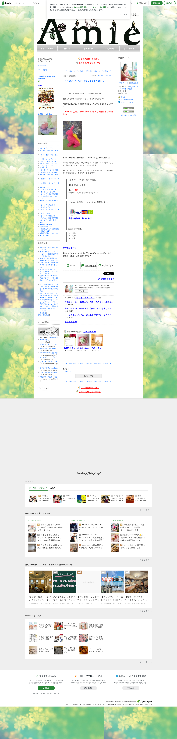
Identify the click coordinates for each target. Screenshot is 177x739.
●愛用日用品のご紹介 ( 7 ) (49, 233)
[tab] (38, 488)
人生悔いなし (44, 340)
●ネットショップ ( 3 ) (47, 192)
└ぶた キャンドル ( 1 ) (48, 166)
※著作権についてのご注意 (128, 115)
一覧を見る (42, 313)
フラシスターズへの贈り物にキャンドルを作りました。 (49, 265)
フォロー (83, 291)
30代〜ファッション (77, 520)
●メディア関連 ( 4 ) (46, 224)
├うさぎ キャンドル (105, 75)
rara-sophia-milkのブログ (49, 353)
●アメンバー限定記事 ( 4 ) (49, 218)
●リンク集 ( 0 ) (45, 235)
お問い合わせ (86, 704)
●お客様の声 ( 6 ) (46, 227)
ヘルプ (149, 704)
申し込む (131, 688)
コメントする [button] (91, 266)
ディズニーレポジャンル (38, 488)
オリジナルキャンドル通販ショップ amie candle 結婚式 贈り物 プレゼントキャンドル (88, 25)
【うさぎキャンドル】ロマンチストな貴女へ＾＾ (85, 81)
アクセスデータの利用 (113, 704)
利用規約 (98, 704)
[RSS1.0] (128, 109)
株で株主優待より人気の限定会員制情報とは (49, 368)
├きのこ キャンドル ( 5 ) (49, 161)
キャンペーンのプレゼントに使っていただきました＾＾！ (89, 308)
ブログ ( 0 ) (44, 168)
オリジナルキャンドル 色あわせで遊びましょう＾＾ (88, 315)
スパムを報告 (72, 704)
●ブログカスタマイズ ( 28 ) (49, 229)
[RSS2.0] (128, 112)
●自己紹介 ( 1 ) (45, 231)
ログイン (169, 3)
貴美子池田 (42, 65)
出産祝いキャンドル (45, 114)
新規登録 (156, 3)
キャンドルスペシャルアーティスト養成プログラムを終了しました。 (49, 271)
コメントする (88, 376)
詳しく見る (88, 688)
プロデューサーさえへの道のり (49, 344)
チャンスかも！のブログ (48, 357)
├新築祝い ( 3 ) (45, 187)
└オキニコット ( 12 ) (47, 214)
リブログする (108, 265)
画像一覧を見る (43, 315)
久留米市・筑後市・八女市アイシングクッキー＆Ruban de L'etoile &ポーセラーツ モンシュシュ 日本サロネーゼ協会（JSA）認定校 (49, 377)
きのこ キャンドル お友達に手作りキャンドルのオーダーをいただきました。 (49, 295)
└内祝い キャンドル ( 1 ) (49, 190)
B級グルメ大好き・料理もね (49, 348)
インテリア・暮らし (35, 520)
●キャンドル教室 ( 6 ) (47, 216)
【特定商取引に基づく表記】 (81, 218)
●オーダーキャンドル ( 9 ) (49, 170)
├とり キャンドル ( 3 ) (48, 163)
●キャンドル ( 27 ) (46, 148)
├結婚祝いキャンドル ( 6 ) (49, 172)
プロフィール (124, 83)
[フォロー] (48, 331)
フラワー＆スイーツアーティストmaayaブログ (49, 372)
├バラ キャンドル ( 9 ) (48, 159)
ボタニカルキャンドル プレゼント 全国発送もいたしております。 (49, 254)
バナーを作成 (42, 70)
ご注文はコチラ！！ (71, 248)
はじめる (46, 688)
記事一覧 (88, 71)
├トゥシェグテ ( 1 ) (46, 207)
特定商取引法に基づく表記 (134, 704)
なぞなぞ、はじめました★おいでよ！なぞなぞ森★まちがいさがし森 (49, 361)
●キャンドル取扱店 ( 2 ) (48, 205)
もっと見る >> (71, 322)
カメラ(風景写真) (117, 520)
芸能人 (52, 488)
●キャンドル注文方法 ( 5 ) (49, 194)
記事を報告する (107, 279)
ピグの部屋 (134, 83)
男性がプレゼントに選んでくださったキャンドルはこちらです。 (89, 302)
